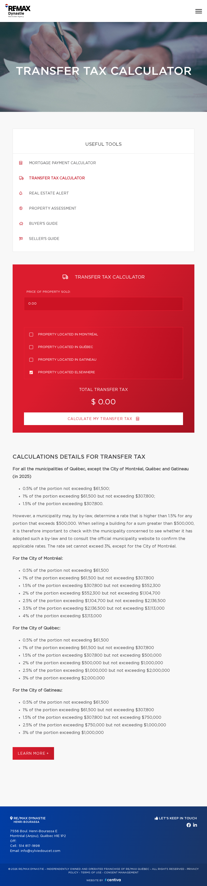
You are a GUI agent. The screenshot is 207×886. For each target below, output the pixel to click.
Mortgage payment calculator (62, 163)
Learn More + (33, 753)
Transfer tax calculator (57, 178)
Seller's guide (44, 239)
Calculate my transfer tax (101, 419)
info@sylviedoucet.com (40, 851)
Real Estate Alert (49, 193)
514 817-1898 (29, 846)
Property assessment (52, 208)
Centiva (113, 879)
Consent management (121, 872)
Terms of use (91, 872)
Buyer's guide (43, 224)
